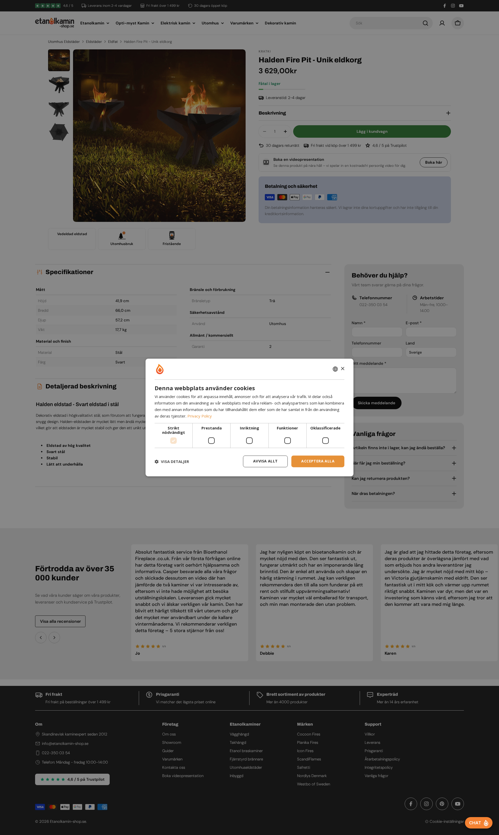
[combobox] (335, 369)
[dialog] (249, 417)
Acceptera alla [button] (317, 461)
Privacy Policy (199, 416)
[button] (172, 461)
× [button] (342, 369)
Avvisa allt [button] (265, 461)
